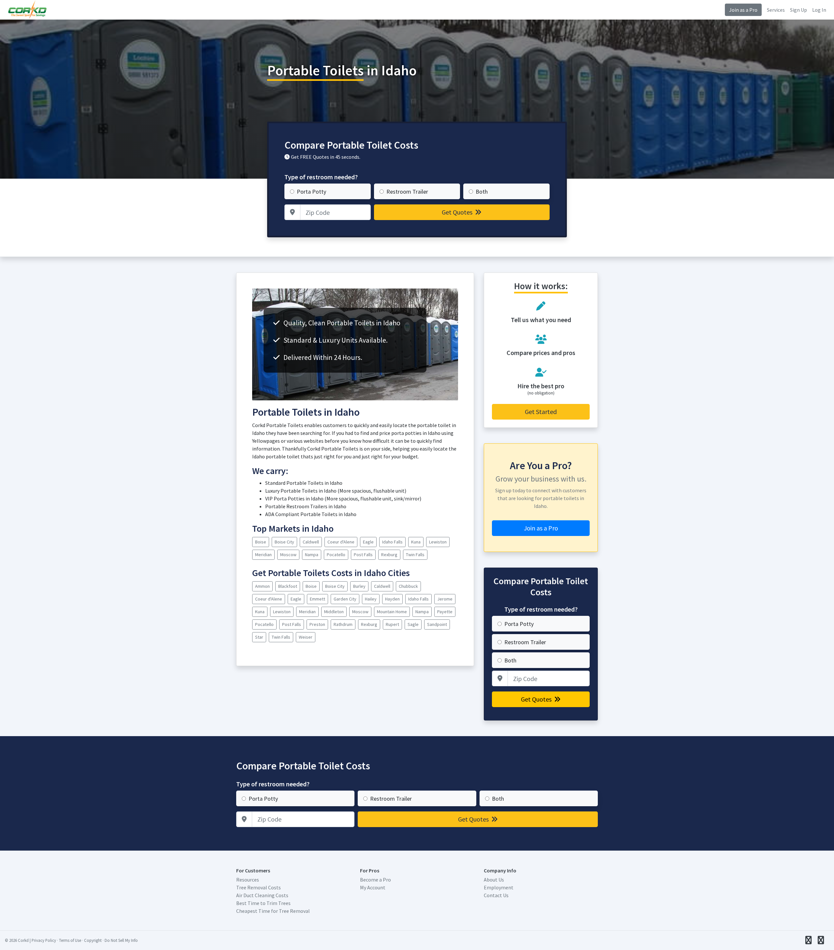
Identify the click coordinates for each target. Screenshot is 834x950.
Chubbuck (408, 586)
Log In (819, 10)
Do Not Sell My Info (121, 940)
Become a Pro (375, 879)
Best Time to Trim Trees (263, 903)
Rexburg (389, 554)
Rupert (392, 624)
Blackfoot (287, 586)
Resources (247, 879)
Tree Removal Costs (258, 887)
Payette (445, 612)
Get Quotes (458, 212)
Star (259, 637)
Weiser (305, 637)
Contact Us (496, 895)
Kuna (416, 542)
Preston (317, 624)
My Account (372, 887)
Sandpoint (437, 624)
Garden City (345, 599)
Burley (359, 586)
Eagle (368, 542)
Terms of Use (70, 940)
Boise (260, 542)
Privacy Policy (44, 940)
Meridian (263, 554)
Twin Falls (415, 554)
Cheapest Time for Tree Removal (273, 911)
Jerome (445, 599)
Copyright (93, 940)
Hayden (392, 599)
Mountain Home (392, 612)
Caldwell (311, 542)
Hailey (371, 599)
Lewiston (438, 542)
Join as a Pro (743, 10)
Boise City (284, 542)
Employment (498, 887)
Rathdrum (343, 624)
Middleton (334, 612)
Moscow (288, 554)
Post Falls (363, 554)
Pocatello (336, 554)
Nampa (311, 554)
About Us (494, 879)
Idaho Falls (392, 542)
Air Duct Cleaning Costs (262, 895)
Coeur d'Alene (340, 542)
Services (776, 10)
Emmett (317, 599)
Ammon (262, 586)
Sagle (413, 624)
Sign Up (798, 10)
